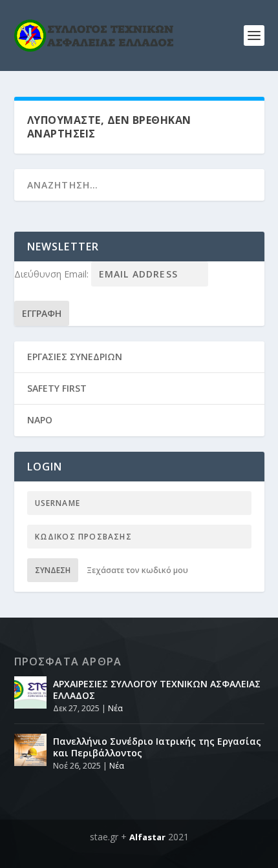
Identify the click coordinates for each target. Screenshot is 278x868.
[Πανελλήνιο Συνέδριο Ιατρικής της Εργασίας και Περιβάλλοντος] (30, 750)
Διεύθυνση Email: (52, 274)
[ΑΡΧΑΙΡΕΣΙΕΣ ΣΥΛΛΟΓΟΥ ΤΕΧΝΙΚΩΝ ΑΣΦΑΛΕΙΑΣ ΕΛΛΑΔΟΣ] (30, 692)
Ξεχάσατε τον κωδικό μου (137, 570)
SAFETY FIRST (57, 388)
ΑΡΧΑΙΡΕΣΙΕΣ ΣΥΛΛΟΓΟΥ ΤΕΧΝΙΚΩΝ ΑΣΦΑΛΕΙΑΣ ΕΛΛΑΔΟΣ (157, 689)
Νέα (115, 708)
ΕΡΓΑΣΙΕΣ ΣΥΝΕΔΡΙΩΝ (74, 356)
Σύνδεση (52, 570)
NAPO (39, 420)
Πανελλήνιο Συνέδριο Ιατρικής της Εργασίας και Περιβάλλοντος (157, 747)
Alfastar (147, 837)
